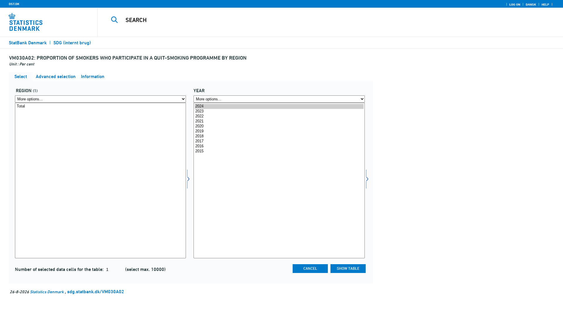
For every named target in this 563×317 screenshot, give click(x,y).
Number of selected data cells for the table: (60, 269)
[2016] (279, 146)
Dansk (531, 4)
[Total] (100, 106)
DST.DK (14, 4)
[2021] (279, 121)
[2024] (279, 106)
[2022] (279, 116)
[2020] (279, 126)
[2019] (279, 131)
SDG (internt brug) (72, 42)
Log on (514, 4)
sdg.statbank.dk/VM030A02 (95, 291)
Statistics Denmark (47, 291)
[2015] (279, 151)
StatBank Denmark (28, 42)
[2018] (279, 136)
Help (545, 4)
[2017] (279, 141)
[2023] (279, 111)
